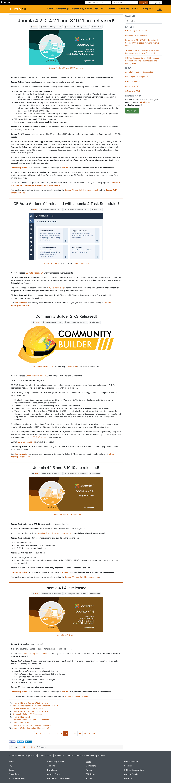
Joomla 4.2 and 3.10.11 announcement (81, 190)
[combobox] (143, 20)
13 (80, 733)
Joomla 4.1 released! (21, 717)
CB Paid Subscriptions (134, 770)
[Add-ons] (105, 9)
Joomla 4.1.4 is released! (66, 588)
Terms (41, 755)
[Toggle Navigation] (159, 9)
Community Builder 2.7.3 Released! (66, 316)
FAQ (10, 766)
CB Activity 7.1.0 (132, 86)
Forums (89, 770)
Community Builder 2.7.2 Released (27, 714)
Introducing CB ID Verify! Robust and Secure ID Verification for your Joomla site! (142, 43)
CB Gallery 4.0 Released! (136, 35)
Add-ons (99, 8)
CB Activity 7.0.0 (132, 91)
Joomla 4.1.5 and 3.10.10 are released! (66, 467)
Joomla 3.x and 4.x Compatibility (139, 72)
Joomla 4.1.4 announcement (77, 696)
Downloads (123, 8)
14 (85, 733)
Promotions (14, 774)
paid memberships (81, 263)
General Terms (53, 774)
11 (70, 733)
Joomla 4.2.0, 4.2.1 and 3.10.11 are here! (66, 68)
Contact (49, 755)
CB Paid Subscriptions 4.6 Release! (27, 708)
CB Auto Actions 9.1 (51, 263)
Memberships (63, 8)
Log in (143, 2)
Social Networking (17, 778)
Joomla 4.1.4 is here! (66, 635)
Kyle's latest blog (56, 288)
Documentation (131, 761)
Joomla (89, 778)
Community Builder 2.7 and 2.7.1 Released (30, 720)
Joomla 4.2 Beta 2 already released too (54, 533)
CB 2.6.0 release (40, 437)
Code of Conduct (132, 774)
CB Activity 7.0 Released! (136, 30)
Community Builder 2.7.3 (42, 366)
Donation (128, 778)
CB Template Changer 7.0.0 (137, 77)
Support (147, 8)
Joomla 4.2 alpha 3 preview (34, 653)
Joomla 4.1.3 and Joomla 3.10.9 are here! (30, 703)
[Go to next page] (89, 733)
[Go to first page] (36, 733)
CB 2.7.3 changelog (26, 442)
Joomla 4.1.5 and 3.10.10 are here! (66, 514)
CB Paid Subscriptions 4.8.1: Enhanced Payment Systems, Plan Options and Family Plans (142, 61)
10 (66, 733)
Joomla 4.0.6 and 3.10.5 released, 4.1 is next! (32, 725)
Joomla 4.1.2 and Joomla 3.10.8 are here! (30, 711)
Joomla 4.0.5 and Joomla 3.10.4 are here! (30, 728)
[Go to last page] (93, 733)
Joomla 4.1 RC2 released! (23, 722)
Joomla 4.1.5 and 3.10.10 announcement (82, 577)
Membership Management (58, 778)
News (135, 8)
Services (128, 766)
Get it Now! (132, 111)
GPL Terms (90, 774)
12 (75, 733)
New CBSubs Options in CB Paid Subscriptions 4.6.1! (35, 706)
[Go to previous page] (41, 733)
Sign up (156, 2)
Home (50, 8)
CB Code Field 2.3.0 (134, 81)
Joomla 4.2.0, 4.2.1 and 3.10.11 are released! (66, 20)
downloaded (71, 366)
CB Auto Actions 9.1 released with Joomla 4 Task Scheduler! (66, 203)
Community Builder (82, 8)
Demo (112, 8)
